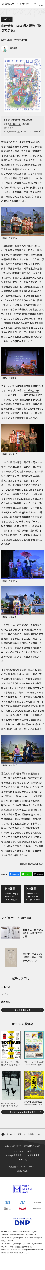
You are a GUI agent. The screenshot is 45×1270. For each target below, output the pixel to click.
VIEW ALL (24, 918)
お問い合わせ (22, 1171)
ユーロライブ (15, 123)
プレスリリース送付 (23, 1150)
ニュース (5, 986)
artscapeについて (13, 1146)
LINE (27, 874)
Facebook (15, 874)
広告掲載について (32, 1146)
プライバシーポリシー (27, 1166)
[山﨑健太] (9, 51)
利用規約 (12, 1166)
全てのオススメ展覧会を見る (23, 1112)
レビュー (6, 19)
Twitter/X (39, 874)
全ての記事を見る (22, 1010)
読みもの (5, 1001)
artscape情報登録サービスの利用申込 (23, 1155)
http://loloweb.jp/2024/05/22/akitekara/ (22, 131)
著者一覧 (22, 1159)
